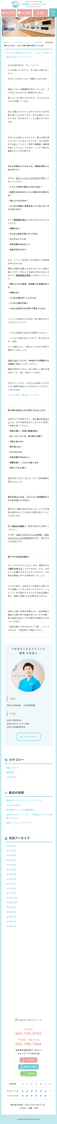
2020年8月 (11, 912)
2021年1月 (11, 893)
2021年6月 (11, 888)
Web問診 (26, 12)
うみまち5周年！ (14, 805)
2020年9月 (11, 907)
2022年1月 (11, 879)
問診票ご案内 (30, 1067)
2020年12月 (11, 897)
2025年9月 (11, 850)
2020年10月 (11, 902)
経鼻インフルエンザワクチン (19, 822)
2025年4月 (11, 860)
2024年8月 (11, 864)
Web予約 (10, 12)
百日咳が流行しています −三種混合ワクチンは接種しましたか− (29, 816)
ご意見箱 (30, 1074)
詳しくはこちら (27, 736)
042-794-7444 (28, 1044)
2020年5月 (11, 926)
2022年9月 (11, 874)
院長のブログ (12, 767)
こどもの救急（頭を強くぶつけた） (24, 395)
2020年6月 (11, 921)
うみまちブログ (22, 42)
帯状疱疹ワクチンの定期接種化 (20, 809)
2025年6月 (11, 855)
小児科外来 (37, 42)
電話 (41, 12)
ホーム (9, 42)
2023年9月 (11, 869)
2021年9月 (11, 883)
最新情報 (10, 772)
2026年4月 (11, 846)
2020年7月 (11, 916)
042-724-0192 (28, 1033)
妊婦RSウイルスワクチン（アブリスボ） (24, 800)
